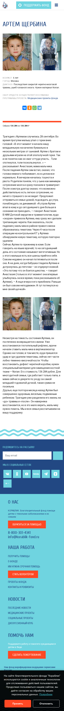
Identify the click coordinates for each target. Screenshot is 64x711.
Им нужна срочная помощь (24, 566)
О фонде (13, 561)
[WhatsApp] (34, 108)
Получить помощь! (19, 556)
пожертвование (26, 654)
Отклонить (46, 703)
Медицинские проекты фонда (43, 98)
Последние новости (19, 607)
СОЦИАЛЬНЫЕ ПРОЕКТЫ (20, 618)
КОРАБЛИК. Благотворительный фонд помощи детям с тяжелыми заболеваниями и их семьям (31, 513)
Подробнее (45, 694)
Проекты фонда (17, 582)
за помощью (26, 524)
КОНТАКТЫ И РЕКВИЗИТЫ (21, 587)
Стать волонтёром (23, 574)
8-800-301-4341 (19, 533)
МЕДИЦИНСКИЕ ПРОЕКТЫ (21, 613)
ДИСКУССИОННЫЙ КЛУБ (20, 623)
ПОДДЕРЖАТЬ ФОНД (36, 5)
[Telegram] (39, 108)
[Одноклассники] (29, 108)
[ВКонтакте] (24, 108)
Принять (17, 703)
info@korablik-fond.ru (23, 537)
